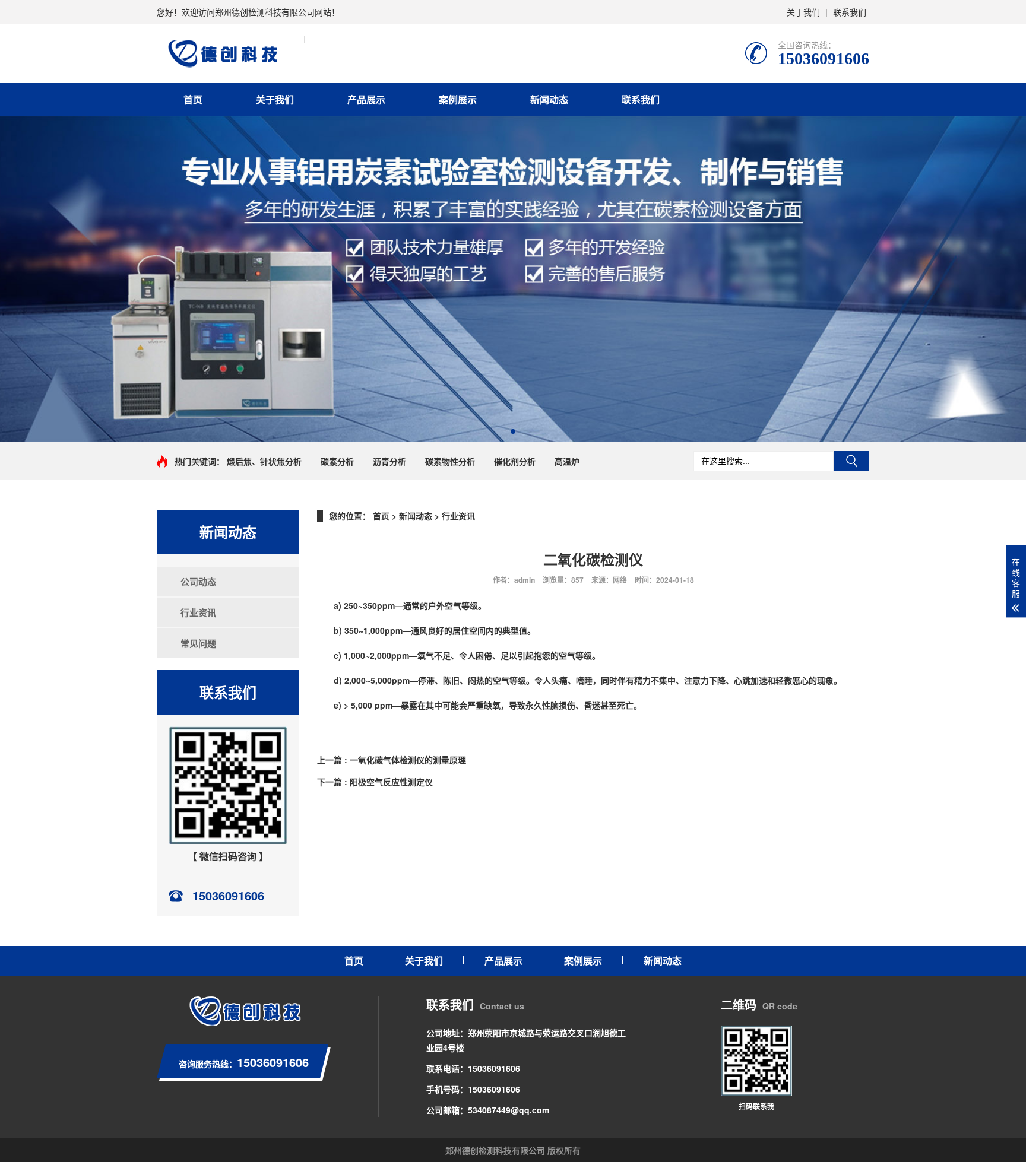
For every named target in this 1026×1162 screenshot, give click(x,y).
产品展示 (366, 99)
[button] (513, 431)
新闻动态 (549, 99)
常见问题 (194, 643)
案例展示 (458, 99)
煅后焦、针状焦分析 (264, 461)
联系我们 (849, 12)
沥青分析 (389, 461)
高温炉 (567, 461)
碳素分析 (337, 461)
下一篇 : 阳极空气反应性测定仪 (375, 782)
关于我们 (803, 12)
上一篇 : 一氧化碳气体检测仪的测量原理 (391, 760)
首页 (192, 99)
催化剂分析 (515, 461)
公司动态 (194, 581)
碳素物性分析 (450, 461)
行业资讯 (194, 612)
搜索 (851, 461)
